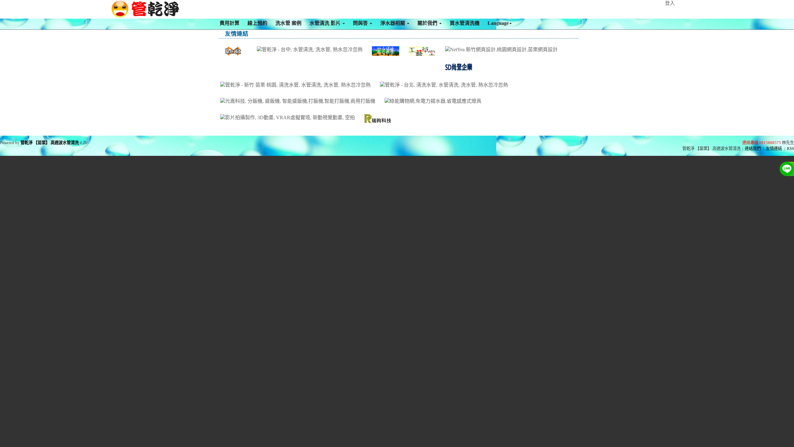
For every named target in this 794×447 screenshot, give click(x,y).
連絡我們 (753, 148)
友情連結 (774, 148)
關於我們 (428, 23)
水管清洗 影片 (326, 23)
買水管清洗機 (465, 23)
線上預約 (257, 23)
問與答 (361, 23)
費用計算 (229, 23)
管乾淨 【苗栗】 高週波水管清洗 (49, 142)
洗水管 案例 (288, 23)
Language (498, 23)
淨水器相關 (393, 23)
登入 (670, 3)
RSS (790, 148)
